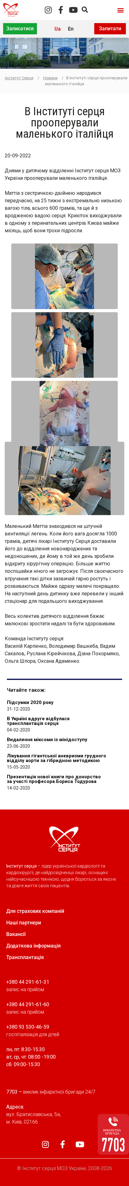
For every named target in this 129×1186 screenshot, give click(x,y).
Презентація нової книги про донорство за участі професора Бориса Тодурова (54, 779)
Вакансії (16, 934)
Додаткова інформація (33, 946)
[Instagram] (48, 10)
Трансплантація (25, 957)
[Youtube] (73, 10)
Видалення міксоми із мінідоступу (47, 739)
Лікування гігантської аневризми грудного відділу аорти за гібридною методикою (56, 758)
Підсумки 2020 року (30, 702)
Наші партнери (23, 923)
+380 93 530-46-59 (27, 1027)
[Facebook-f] (60, 10)
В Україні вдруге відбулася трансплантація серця (38, 721)
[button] (121, 10)
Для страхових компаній (35, 911)
